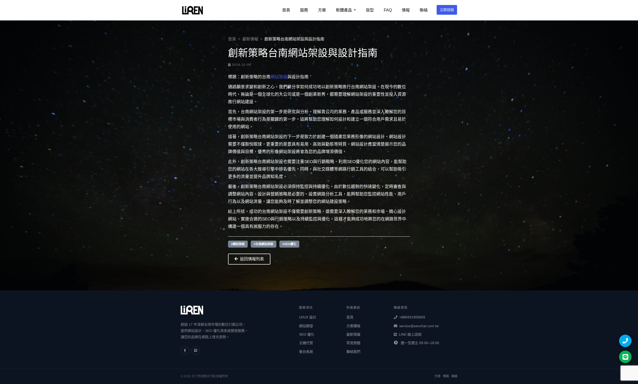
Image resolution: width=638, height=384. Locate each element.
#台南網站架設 (263, 244)
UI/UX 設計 (307, 317)
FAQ (388, 10)
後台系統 (306, 352)
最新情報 (250, 39)
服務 (304, 10)
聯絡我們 (353, 352)
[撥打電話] (625, 341)
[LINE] (195, 350)
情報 (406, 10)
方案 (322, 10)
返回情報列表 (252, 259)
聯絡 (424, 10)
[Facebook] (185, 350)
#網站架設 (238, 244)
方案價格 (353, 326)
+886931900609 (412, 317)
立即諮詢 (447, 10)
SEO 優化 (306, 334)
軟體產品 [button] (344, 10)
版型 (370, 10)
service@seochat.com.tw (419, 326)
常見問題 (353, 343)
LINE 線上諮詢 (410, 334)
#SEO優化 (289, 244)
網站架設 (278, 77)
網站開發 (306, 326)
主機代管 (306, 343)
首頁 (286, 10)
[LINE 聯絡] (625, 357)
